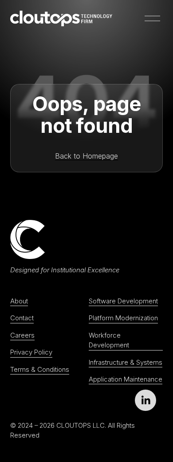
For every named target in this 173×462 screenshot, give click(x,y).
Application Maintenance (125, 379)
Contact (22, 318)
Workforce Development (109, 340)
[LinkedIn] (145, 400)
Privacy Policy (31, 352)
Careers (22, 335)
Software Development (123, 301)
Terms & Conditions (39, 370)
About (19, 301)
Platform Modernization (123, 318)
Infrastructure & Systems (125, 362)
